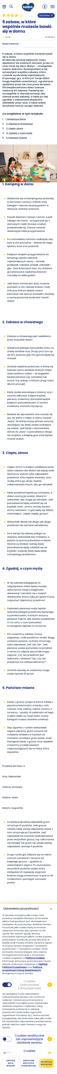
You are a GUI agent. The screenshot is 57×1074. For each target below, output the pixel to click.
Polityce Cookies (35, 958)
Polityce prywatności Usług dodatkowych (22, 969)
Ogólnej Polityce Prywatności (25, 966)
